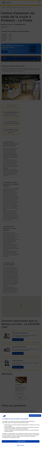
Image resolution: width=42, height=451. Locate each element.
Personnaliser (21, 445)
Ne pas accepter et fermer (35, 415)
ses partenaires (22, 421)
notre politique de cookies (14, 437)
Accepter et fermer (21, 441)
